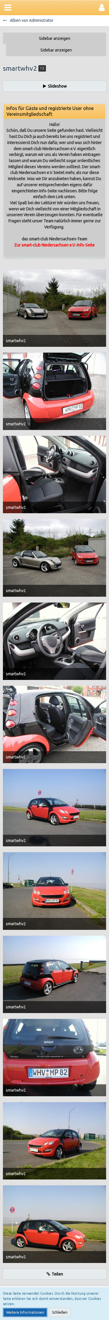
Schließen (59, 1312)
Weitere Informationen (25, 1312)
